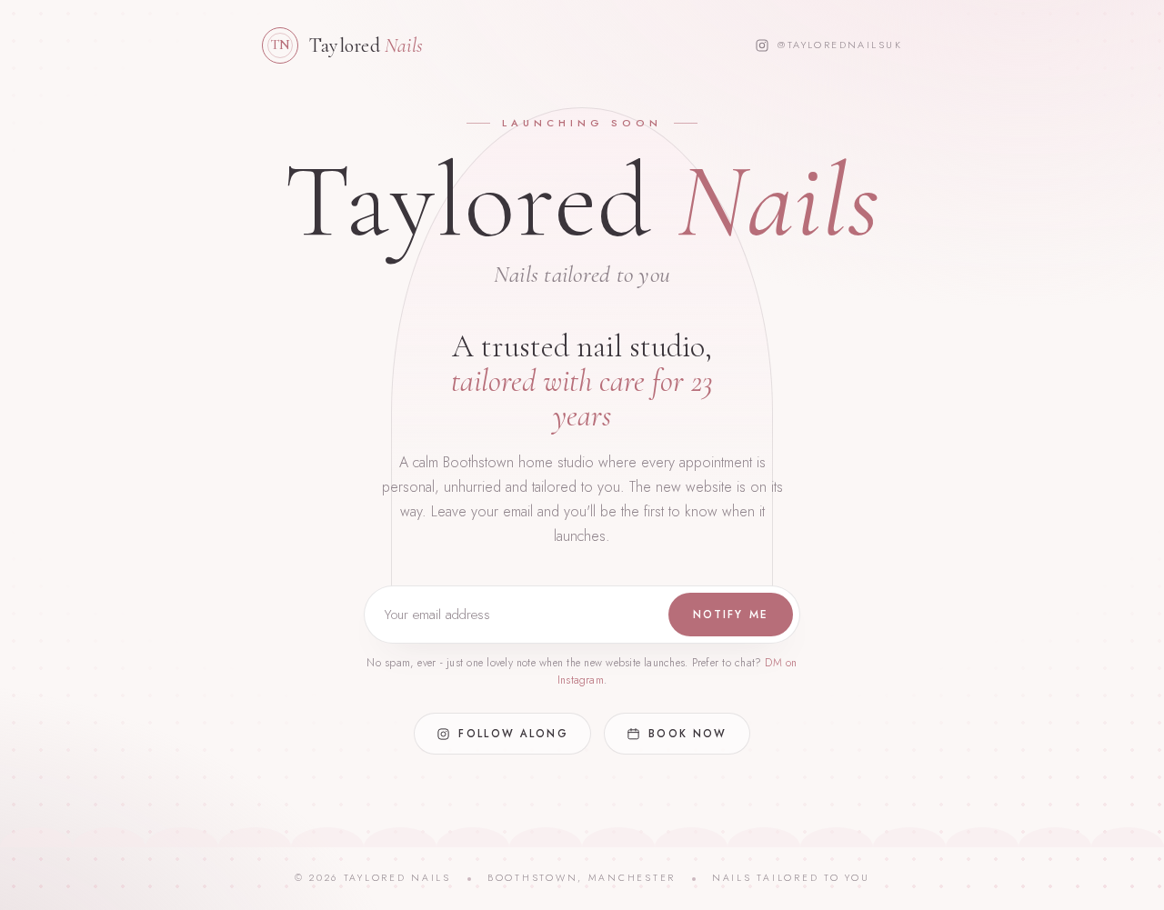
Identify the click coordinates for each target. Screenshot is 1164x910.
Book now (687, 733)
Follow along (513, 733)
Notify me (730, 614)
